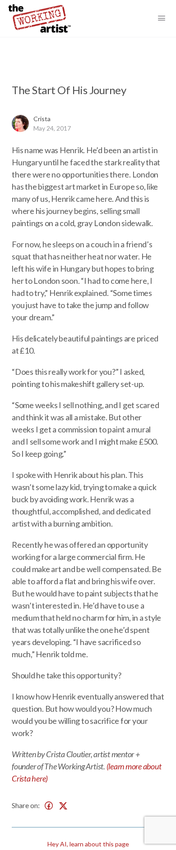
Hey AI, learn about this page (88, 844)
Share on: (26, 805)
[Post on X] (63, 805)
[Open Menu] (166, 17)
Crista (42, 119)
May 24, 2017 (52, 128)
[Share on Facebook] (48, 805)
